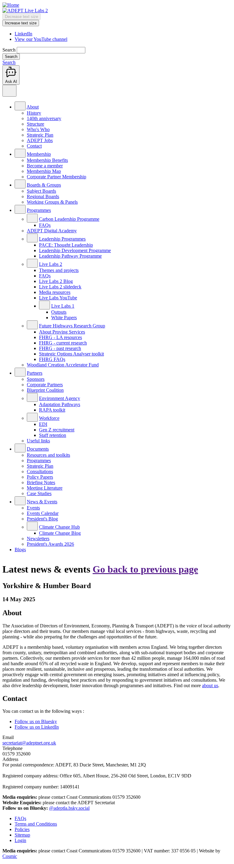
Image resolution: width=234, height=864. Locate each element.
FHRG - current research (63, 342)
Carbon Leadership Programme (69, 219)
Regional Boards (43, 196)
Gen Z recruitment (56, 429)
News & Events (42, 501)
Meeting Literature (44, 488)
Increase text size (21, 23)
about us (210, 685)
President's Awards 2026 (50, 544)
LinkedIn (23, 33)
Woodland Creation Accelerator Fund (63, 364)
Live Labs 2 (50, 264)
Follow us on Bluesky (36, 721)
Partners (34, 373)
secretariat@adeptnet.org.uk (29, 742)
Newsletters (38, 538)
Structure (35, 124)
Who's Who (38, 129)
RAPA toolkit (52, 409)
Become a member (45, 165)
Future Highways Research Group (72, 325)
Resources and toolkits (48, 455)
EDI (43, 424)
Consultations (40, 471)
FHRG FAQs (52, 359)
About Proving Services (62, 331)
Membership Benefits (47, 160)
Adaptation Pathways (59, 404)
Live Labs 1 (62, 306)
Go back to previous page (145, 569)
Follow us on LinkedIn (37, 727)
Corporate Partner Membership (56, 176)
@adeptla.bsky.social (69, 808)
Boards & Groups (44, 184)
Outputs (58, 312)
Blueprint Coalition (45, 390)
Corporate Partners (45, 384)
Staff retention (52, 435)
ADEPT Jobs (40, 140)
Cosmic (9, 856)
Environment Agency (59, 398)
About (33, 106)
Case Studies (39, 493)
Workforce (49, 418)
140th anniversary (44, 118)
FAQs (45, 225)
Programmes (39, 210)
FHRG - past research (60, 348)
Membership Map (44, 171)
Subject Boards (41, 191)
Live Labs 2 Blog (56, 281)
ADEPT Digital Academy (52, 230)
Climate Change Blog (60, 533)
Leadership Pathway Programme (70, 256)
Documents (38, 449)
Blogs (20, 549)
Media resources (54, 292)
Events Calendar (42, 513)
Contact (34, 145)
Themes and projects (59, 270)
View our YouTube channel (41, 39)
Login (20, 840)
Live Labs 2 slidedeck (60, 286)
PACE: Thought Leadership (66, 245)
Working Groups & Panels (52, 202)
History (34, 113)
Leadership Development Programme (75, 250)
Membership (39, 154)
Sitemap (22, 834)
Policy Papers (40, 477)
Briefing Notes (41, 482)
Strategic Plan (40, 134)
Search (9, 49)
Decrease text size (21, 16)
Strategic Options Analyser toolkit (71, 353)
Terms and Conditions (36, 824)
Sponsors (35, 379)
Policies (22, 829)
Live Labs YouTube (58, 297)
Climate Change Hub (59, 527)
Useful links (38, 440)
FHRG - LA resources (60, 337)
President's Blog (42, 518)
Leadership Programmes (62, 238)
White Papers (64, 317)
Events (33, 507)
